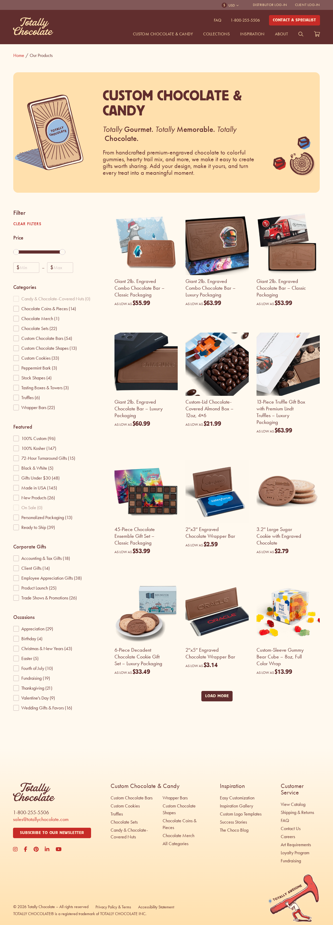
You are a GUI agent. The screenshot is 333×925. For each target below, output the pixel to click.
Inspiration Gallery (236, 806)
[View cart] (317, 34)
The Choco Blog (234, 830)
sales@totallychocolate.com (41, 819)
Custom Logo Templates (240, 814)
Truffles (117, 814)
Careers (288, 836)
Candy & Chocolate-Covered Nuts (129, 833)
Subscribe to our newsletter (52, 833)
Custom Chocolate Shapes (179, 809)
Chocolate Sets (124, 822)
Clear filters (27, 223)
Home (20, 55)
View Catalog (293, 804)
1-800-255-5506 (245, 20)
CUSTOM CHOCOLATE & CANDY (163, 33)
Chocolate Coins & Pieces (179, 824)
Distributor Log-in (270, 5)
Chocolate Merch (178, 835)
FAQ (217, 20)
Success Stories (233, 822)
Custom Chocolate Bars (131, 798)
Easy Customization (237, 798)
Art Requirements (296, 845)
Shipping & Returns (297, 812)
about (281, 33)
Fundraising (291, 861)
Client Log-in (307, 5)
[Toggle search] (301, 34)
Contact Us (290, 828)
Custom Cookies (125, 806)
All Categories (175, 843)
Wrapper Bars (175, 798)
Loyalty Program (295, 853)
